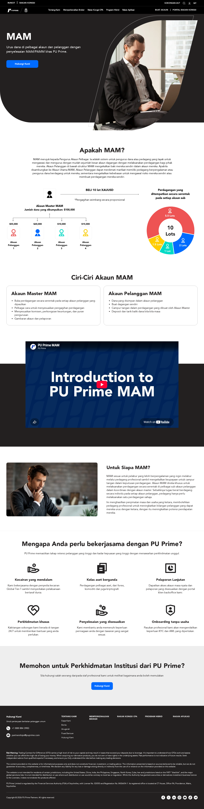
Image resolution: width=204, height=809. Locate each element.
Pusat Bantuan (67, 733)
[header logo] (18, 9)
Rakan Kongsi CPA (95, 10)
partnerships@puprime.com (26, 735)
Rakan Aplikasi (128, 10)
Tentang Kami (54, 10)
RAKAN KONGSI (27, 3)
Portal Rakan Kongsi (184, 10)
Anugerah (65, 729)
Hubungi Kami (22, 64)
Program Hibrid (112, 10)
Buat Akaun (161, 10)
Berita (63, 725)
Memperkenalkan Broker (73, 10)
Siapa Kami (66, 721)
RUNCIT (11, 3)
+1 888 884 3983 (20, 728)
